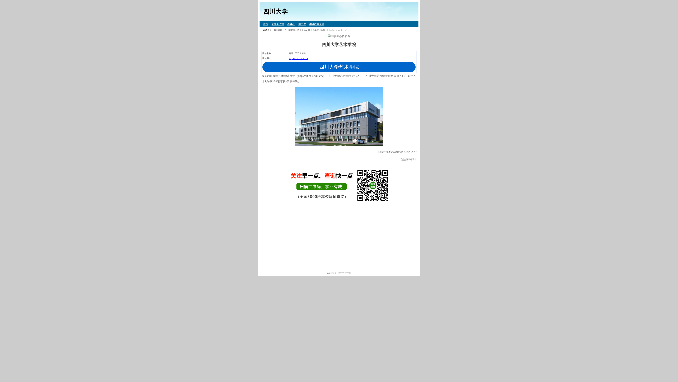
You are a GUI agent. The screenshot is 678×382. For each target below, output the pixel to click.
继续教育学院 (316, 24)
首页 (265, 24)
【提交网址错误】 (408, 159)
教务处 (291, 24)
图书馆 (302, 24)
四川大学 (301, 30)
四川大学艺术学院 (316, 30)
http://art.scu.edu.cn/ (298, 58)
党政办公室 (278, 24)
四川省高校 (289, 30)
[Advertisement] (365, 243)
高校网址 (278, 30)
